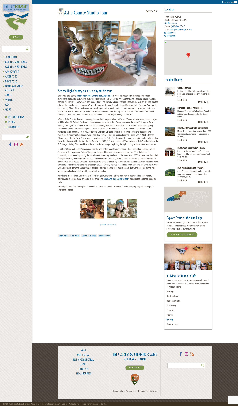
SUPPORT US (135, 367)
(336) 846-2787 (178, 26)
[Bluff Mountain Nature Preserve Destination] (170, 171)
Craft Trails (63, 236)
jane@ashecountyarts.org (181, 29)
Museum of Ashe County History (191, 148)
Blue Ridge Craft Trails (16, 61)
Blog (7, 104)
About (8, 109)
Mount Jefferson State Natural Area (192, 128)
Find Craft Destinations (182, 234)
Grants (8, 95)
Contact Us (13, 127)
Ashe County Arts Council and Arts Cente (94, 95)
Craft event (75, 236)
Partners (9, 99)
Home (83, 350)
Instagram (170, 35)
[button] (188, 55)
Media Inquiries (83, 373)
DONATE (16, 37)
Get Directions (170, 23)
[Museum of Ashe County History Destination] (170, 151)
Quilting (170, 319)
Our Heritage (11, 57)
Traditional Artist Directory (14, 88)
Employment (83, 369)
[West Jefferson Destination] (170, 91)
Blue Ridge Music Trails (16, 66)
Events (11, 122)
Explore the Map (16, 117)
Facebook (170, 32)
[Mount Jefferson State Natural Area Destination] (170, 131)
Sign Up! (27, 137)
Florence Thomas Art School (189, 108)
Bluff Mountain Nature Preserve (191, 168)
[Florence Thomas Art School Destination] (170, 110)
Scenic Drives (104, 236)
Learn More (182, 100)
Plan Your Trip (12, 71)
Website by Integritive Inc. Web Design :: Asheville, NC (59, 404)
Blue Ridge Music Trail (83, 359)
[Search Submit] (27, 49)
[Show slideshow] (108, 225)
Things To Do (11, 81)
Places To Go (11, 76)
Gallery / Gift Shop (89, 236)
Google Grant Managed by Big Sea (93, 404)
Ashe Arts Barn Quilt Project (116, 179)
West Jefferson (184, 88)
